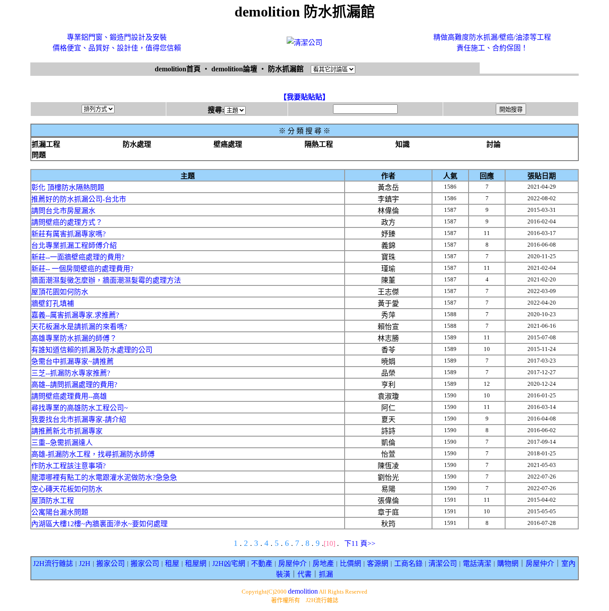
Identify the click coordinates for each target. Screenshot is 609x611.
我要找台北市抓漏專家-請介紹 (78, 419)
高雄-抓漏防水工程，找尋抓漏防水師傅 (93, 454)
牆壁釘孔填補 (52, 303)
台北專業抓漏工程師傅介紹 (74, 245)
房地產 (323, 563)
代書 (304, 574)
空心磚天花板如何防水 (67, 489)
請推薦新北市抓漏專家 (67, 431)
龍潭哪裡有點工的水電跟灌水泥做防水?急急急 (104, 477)
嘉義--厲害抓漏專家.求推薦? (75, 315)
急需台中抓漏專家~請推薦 (72, 361)
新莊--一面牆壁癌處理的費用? (77, 257)
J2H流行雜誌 (53, 563)
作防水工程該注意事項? (68, 466)
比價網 (350, 563)
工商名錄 (408, 563)
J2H (85, 563)
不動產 (261, 563)
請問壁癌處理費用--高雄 (69, 396)
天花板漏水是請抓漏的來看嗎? (79, 326)
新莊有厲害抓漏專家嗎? (68, 234)
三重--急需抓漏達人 (62, 442)
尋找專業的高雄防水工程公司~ (79, 408)
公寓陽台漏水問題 (59, 512)
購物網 (507, 563)
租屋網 (195, 563)
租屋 (172, 563)
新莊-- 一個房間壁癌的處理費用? (82, 268)
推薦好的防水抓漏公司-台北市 (78, 199)
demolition (303, 591)
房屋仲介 (292, 563)
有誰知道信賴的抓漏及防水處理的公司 (91, 350)
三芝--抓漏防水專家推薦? (70, 373)
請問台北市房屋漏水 (63, 211)
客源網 (377, 563)
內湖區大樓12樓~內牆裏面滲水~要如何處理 (99, 524)
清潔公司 (442, 563)
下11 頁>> (359, 543)
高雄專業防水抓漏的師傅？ (74, 338)
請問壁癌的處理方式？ (67, 222)
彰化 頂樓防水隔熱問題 (67, 187)
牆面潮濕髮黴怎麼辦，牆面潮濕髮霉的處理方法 (106, 280)
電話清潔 (477, 563)
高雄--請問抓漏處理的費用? (74, 384)
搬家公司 (110, 563)
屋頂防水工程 (52, 500)
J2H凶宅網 (228, 563)
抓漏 (326, 574)
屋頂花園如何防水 (59, 292)
